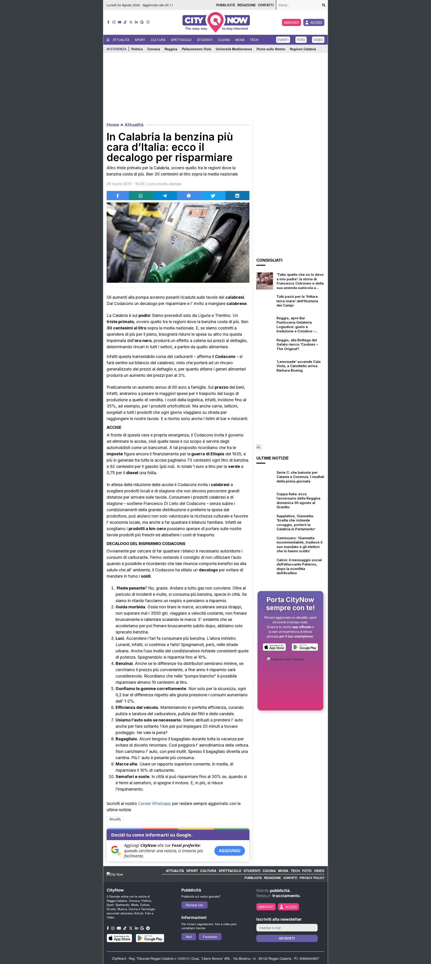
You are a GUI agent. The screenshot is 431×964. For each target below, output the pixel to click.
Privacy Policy (312, 878)
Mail (189, 936)
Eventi (283, 39)
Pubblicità (225, 5)
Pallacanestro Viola (196, 49)
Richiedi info (194, 905)
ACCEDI (316, 22)
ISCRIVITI (287, 938)
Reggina (171, 49)
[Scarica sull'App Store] (274, 648)
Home (113, 124)
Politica (137, 49)
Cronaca (153, 49)
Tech (254, 39)
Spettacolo (181, 39)
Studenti (205, 39)
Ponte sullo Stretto (271, 49)
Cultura (158, 39)
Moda (239, 39)
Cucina (224, 39)
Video (318, 39)
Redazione (246, 5)
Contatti (266, 5)
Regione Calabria (303, 49)
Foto (301, 39)
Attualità (121, 39)
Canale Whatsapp (154, 803)
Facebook (210, 936)
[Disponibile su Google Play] (304, 648)
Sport (140, 39)
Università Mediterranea (234, 49)
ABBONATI (291, 22)
